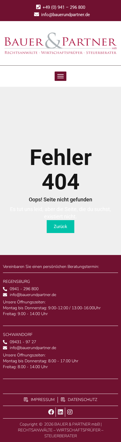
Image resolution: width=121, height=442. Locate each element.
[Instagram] (70, 412)
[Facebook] (51, 412)
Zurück (60, 226)
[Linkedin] (60, 412)
